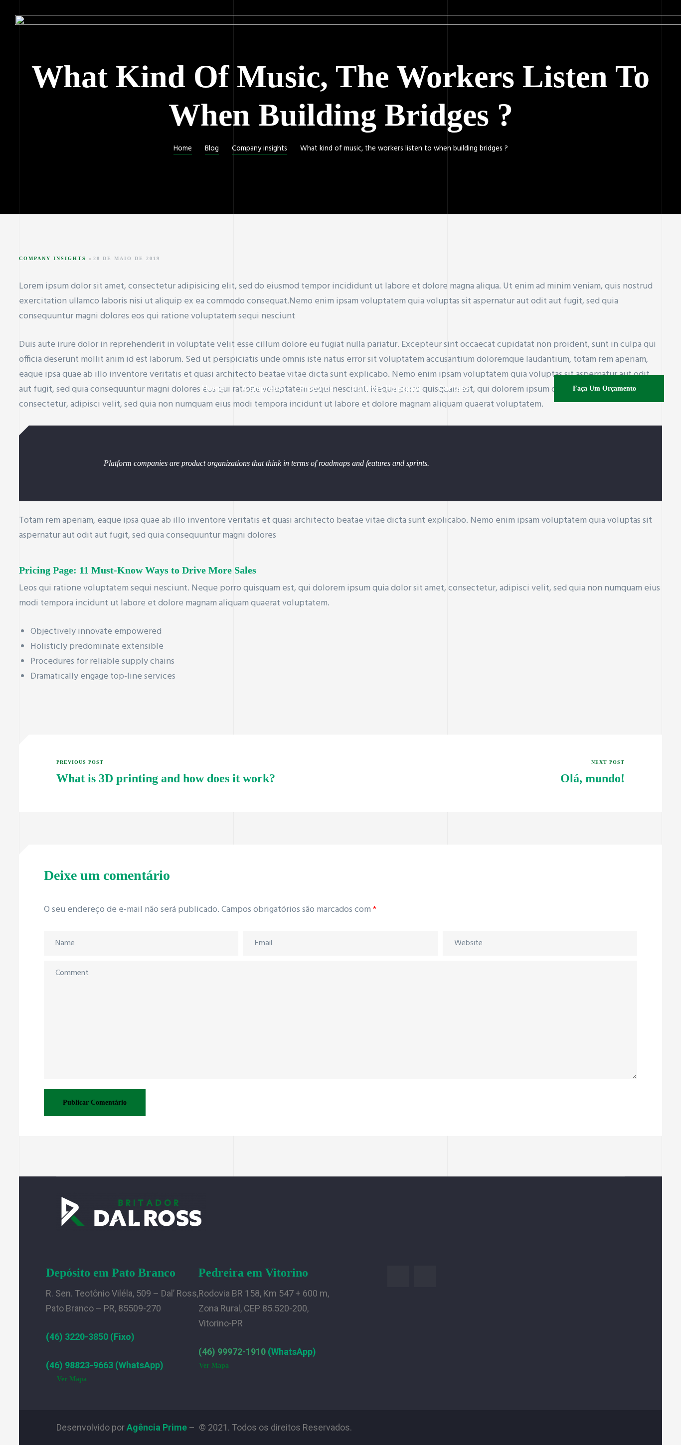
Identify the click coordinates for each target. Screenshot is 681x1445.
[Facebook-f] (398, 1276)
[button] (609, 388)
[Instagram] (425, 1276)
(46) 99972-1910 (232, 1351)
